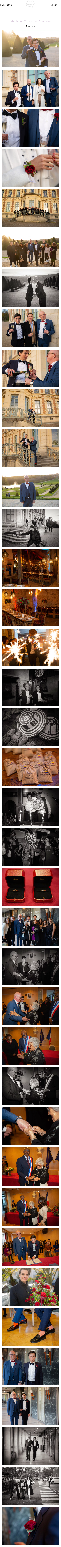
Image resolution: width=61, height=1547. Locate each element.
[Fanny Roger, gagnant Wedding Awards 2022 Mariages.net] (30, 4)
